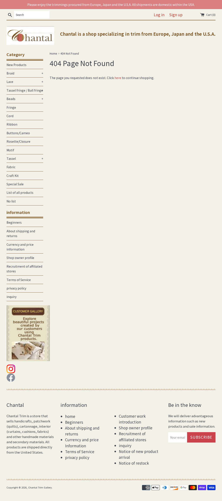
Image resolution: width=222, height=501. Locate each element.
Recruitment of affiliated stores (24, 268)
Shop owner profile (20, 257)
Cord (10, 116)
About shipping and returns (21, 233)
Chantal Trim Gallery (40, 487)
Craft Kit (13, 175)
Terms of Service (19, 280)
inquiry (11, 296)
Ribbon (12, 124)
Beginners (14, 222)
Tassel (25, 158)
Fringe (11, 107)
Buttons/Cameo (18, 133)
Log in (159, 14)
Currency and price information (20, 246)
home (70, 416)
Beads (25, 99)
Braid (25, 73)
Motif (10, 150)
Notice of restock (134, 463)
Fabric (11, 167)
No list (11, 201)
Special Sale (15, 184)
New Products (16, 65)
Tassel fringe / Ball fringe (25, 90)
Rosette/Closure (18, 141)
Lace (25, 81)
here (117, 78)
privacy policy (16, 288)
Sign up (176, 14)
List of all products (20, 192)
